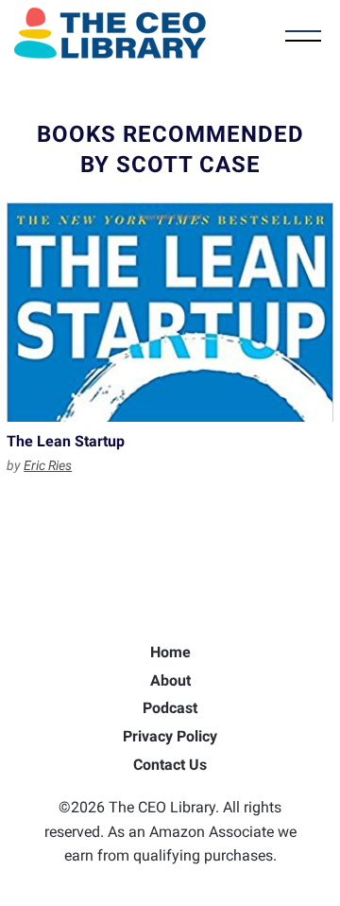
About (170, 680)
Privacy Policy (170, 736)
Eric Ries (48, 465)
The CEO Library (110, 33)
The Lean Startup (170, 312)
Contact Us (170, 765)
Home (170, 652)
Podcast (170, 708)
